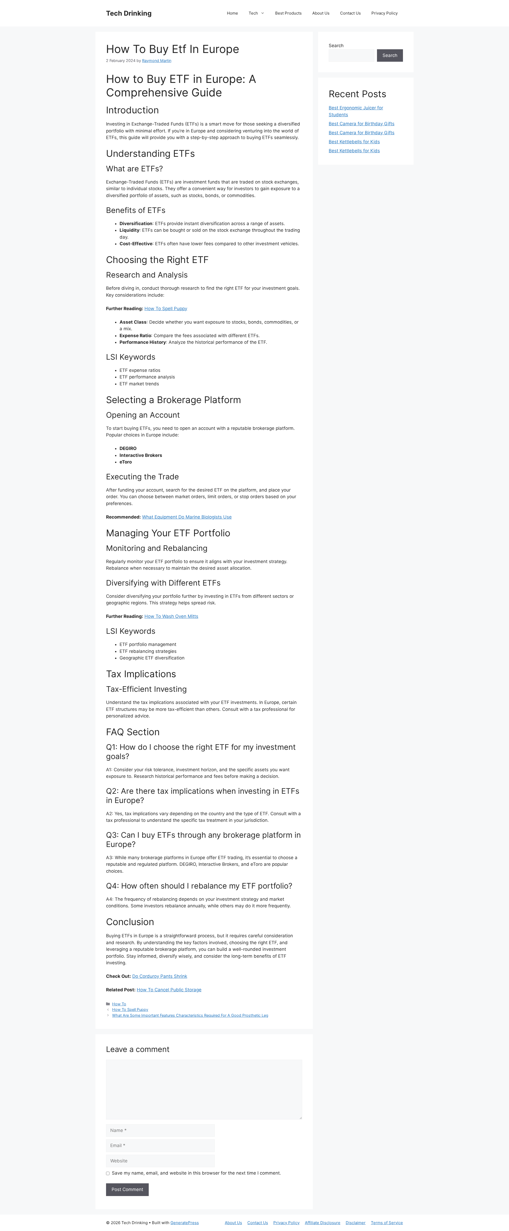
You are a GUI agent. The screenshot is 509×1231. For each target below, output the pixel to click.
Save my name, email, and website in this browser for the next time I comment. (196, 1173)
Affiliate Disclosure (322, 1222)
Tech (253, 13)
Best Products (288, 13)
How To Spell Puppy (165, 308)
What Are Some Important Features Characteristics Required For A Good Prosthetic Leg (190, 1015)
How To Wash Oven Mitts (171, 616)
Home (232, 13)
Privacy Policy (384, 13)
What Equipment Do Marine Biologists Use (187, 517)
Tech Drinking (129, 13)
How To (119, 1004)
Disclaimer (356, 1222)
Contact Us (350, 13)
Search (336, 45)
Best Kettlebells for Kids (354, 141)
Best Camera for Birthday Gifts (361, 123)
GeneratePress (184, 1222)
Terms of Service (387, 1222)
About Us (321, 13)
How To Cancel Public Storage (169, 989)
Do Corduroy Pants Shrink (159, 976)
